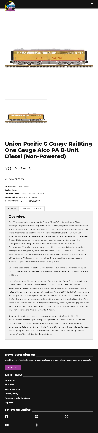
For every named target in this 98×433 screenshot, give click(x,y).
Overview (12, 208)
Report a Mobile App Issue (17, 398)
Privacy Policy (11, 394)
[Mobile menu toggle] (92, 4)
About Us (9, 385)
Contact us (10, 380)
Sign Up (13, 367)
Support (38, 208)
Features (25, 208)
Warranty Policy (12, 389)
